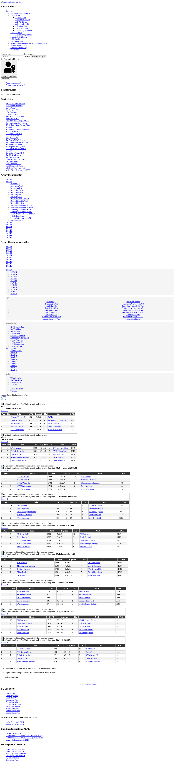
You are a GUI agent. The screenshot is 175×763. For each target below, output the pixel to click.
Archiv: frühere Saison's (19, 45)
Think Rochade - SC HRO (16, 159)
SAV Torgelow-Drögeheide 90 (17, 121)
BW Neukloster (16, 329)
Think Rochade (16, 346)
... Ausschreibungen (22, 20)
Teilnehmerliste (16, 378)
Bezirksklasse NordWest (51, 317)
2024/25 (13, 274)
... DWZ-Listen (21, 22)
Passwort (26, 56)
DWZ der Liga (16, 380)
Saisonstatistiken (16, 389)
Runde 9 (13, 370)
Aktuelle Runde (16, 351)
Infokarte (13, 384)
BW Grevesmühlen (17, 327)
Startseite (9, 11)
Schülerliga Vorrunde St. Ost (133, 310)
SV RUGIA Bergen (13, 155)
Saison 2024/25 (16, 15)
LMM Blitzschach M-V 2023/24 (133, 312)
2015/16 (13, 294)
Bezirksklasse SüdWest (51, 319)
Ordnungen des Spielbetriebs (21, 13)
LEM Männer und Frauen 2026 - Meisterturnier (23, 736)
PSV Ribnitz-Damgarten (15, 116)
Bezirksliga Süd (51, 315)
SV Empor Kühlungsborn (15, 147)
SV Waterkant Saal (13, 157)
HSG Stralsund (11, 112)
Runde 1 (13, 353)
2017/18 (13, 289)
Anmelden (5, 79)
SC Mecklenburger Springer (16, 123)
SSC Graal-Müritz (12, 136)
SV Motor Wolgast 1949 (15, 153)
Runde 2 (13, 355)
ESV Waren (10, 108)
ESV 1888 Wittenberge (14, 106)
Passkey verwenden (9, 76)
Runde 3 (13, 357)
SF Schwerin (10, 127)
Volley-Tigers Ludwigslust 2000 (18, 170)
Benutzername (28, 54)
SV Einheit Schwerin (14, 144)
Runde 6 (13, 363)
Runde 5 (13, 361)
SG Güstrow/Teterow (14, 131)
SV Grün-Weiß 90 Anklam (16, 149)
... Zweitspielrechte (22, 24)
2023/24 (9, 270)
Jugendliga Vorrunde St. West (133, 306)
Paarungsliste (11, 348)
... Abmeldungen (21, 28)
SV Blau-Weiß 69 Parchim (16, 140)
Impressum (14, 50)
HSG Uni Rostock (13, 114)
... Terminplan (20, 18)
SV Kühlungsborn (17, 344)
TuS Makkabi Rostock (14, 166)
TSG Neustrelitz (12, 162)
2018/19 (13, 287)
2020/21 (13, 283)
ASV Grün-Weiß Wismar (15, 104)
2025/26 (13, 272)
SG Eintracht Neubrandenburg (17, 129)
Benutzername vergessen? (15, 85)
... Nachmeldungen (22, 26)
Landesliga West (51, 304)
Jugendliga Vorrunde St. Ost (133, 304)
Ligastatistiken (15, 382)
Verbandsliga (51, 302)
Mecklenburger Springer (19, 338)
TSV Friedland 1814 (13, 164)
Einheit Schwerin (16, 333)
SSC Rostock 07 (12, 138)
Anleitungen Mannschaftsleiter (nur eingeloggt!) (28, 43)
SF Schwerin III (16, 342)
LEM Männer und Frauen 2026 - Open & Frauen (24, 738)
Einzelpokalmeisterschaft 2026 (17, 740)
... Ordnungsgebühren (23, 30)
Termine (13, 391)
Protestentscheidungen (18, 37)
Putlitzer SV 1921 (12, 119)
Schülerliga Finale (133, 315)
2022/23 (13, 279)
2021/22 (13, 281)
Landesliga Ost (51, 306)
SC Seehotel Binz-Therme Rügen (18, 125)
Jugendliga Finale (133, 319)
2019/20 (13, 285)
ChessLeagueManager (91, 684)
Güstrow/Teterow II (17, 336)
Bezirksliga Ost (51, 312)
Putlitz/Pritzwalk (16, 340)
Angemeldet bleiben (11, 59)
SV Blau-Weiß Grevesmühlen (17, 142)
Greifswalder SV (12, 110)
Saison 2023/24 (16, 33)
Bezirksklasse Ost (133, 302)
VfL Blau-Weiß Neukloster (16, 168)
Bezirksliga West (51, 308)
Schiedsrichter (15, 39)
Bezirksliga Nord (51, 310)
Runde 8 (13, 368)
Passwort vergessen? (13, 83)
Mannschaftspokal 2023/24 (133, 317)
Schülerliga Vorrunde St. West (133, 308)
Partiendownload (16, 41)
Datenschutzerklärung (18, 48)
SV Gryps (9, 151)
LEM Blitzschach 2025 (14, 733)
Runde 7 (13, 366)
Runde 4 (13, 359)
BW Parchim (15, 331)
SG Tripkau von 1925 (14, 134)
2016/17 (13, 291)
